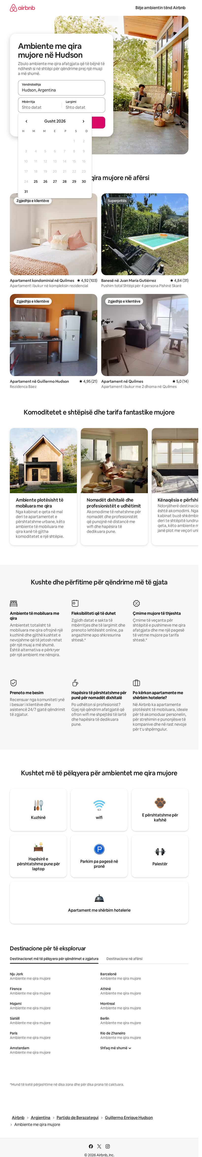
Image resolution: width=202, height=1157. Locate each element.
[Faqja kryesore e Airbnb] (22, 8)
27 (55, 181)
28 (65, 181)
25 (36, 181)
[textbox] (40, 107)
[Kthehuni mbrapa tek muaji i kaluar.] (26, 121)
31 (26, 191)
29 (74, 181)
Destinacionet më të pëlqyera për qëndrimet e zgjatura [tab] (54, 959)
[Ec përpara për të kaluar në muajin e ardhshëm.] (83, 121)
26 (45, 181)
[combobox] (61, 90)
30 (84, 181)
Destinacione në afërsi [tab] (124, 959)
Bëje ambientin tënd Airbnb (160, 7)
